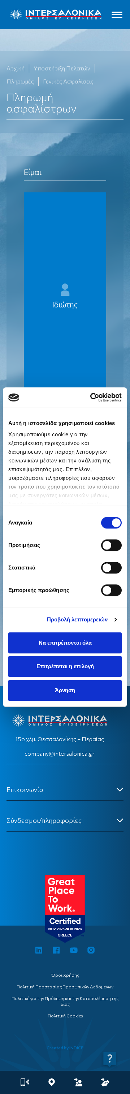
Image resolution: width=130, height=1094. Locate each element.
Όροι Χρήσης (65, 974)
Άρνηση (65, 690)
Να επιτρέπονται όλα (65, 643)
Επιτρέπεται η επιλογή (65, 666)
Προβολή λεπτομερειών (77, 619)
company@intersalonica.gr (60, 753)
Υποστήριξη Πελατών (62, 68)
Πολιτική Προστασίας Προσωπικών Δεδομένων (65, 986)
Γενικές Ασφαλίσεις (68, 81)
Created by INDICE (65, 1047)
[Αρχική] (55, 14)
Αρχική (15, 68)
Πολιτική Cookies (65, 1015)
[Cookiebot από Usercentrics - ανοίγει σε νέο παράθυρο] (92, 397)
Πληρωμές (20, 81)
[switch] (111, 545)
